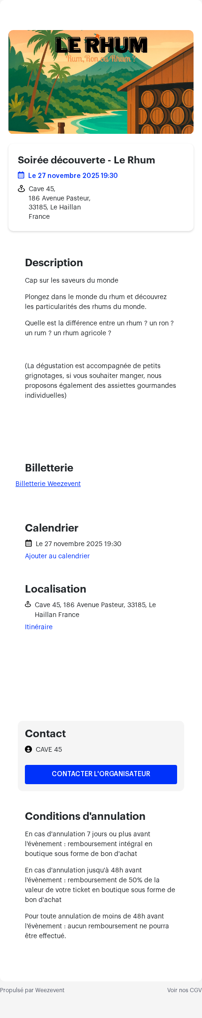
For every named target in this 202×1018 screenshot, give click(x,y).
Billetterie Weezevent (48, 484)
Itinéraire (39, 627)
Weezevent (49, 990)
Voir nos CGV (184, 990)
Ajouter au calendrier (57, 556)
